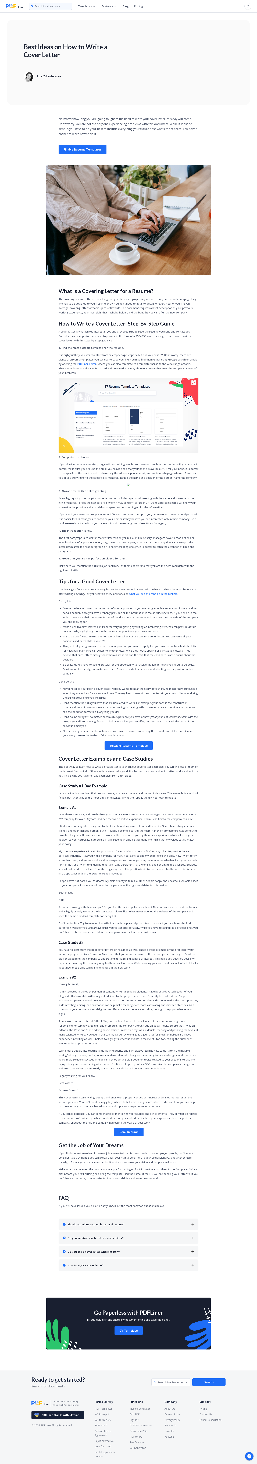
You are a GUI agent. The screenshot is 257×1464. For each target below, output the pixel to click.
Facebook (170, 1425)
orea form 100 (103, 1446)
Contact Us (205, 1414)
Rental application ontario (105, 1454)
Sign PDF (135, 1420)
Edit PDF (135, 1414)
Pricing (138, 6)
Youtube (169, 1436)
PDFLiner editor (86, 364)
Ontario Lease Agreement (103, 1433)
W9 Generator (138, 1447)
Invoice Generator (140, 1408)
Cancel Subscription (210, 1420)
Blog (126, 6)
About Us (170, 1408)
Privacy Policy (172, 1420)
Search (209, 1382)
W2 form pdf (102, 1414)
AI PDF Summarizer (141, 1425)
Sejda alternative (104, 1440)
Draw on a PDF (138, 1431)
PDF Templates (103, 1408)
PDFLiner (60, 1415)
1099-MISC (101, 1425)
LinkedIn (169, 1431)
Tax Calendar (137, 1442)
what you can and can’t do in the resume (153, 593)
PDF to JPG (136, 1436)
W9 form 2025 (103, 1420)
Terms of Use (172, 1414)
